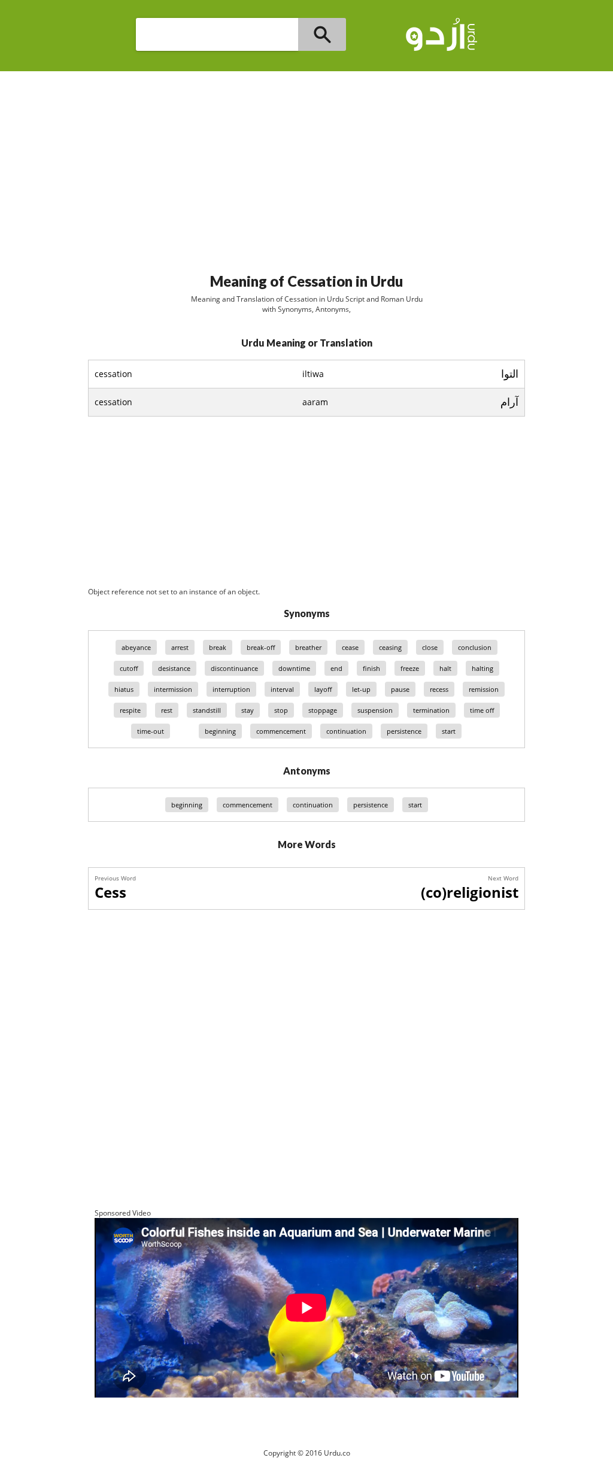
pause (400, 689)
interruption (231, 689)
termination (431, 710)
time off (482, 710)
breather (308, 647)
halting (482, 668)
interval (282, 689)
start (449, 731)
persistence (404, 731)
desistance (174, 668)
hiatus (123, 689)
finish (371, 668)
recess (439, 689)
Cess (110, 892)
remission (484, 689)
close (430, 647)
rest (166, 710)
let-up (361, 689)
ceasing (390, 647)
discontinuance (234, 668)
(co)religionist (469, 892)
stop (281, 710)
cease (350, 647)
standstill (207, 710)
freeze (409, 668)
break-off (261, 647)
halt (445, 668)
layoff (323, 689)
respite (130, 710)
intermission (173, 689)
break (217, 647)
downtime (294, 668)
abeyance (136, 647)
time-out (150, 731)
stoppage (322, 710)
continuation (346, 731)
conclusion (474, 647)
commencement (281, 731)
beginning (220, 731)
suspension (375, 710)
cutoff (129, 668)
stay (247, 710)
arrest (180, 647)
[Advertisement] (306, 167)
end (336, 668)
